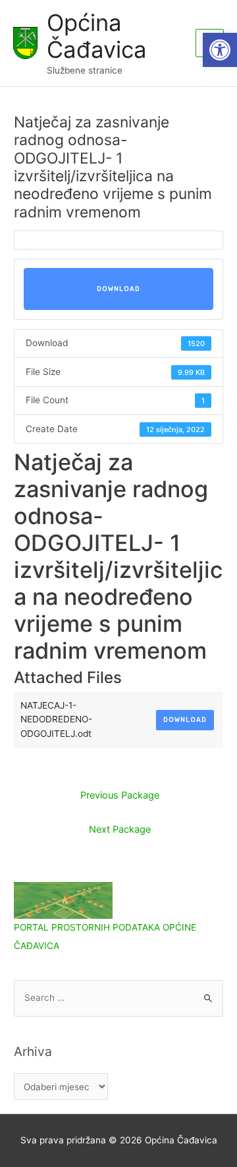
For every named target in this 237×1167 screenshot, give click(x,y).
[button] (220, 50)
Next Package (120, 829)
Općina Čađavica (97, 36)
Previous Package (119, 795)
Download (118, 289)
